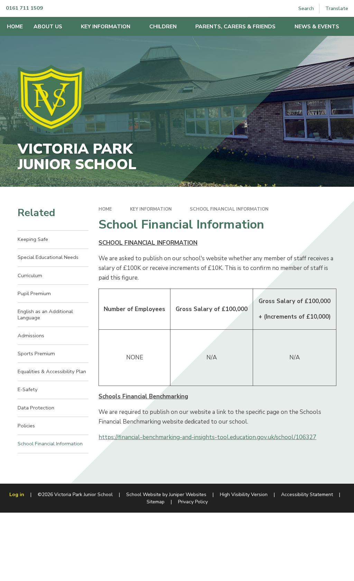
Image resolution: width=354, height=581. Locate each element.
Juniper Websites (187, 494)
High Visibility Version (244, 494)
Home (105, 209)
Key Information (151, 209)
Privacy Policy (193, 501)
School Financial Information (229, 209)
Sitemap (156, 501)
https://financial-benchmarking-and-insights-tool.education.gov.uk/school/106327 (207, 437)
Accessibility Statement (307, 494)
